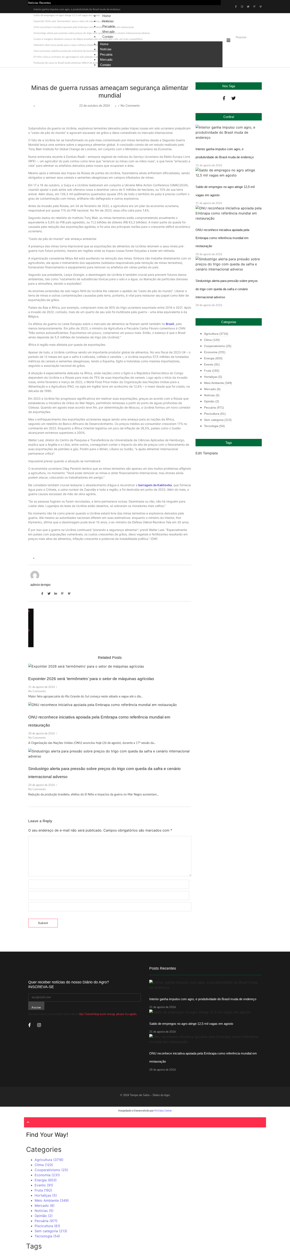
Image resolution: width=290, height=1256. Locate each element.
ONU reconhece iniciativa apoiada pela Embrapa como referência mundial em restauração (222, 238)
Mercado (106, 59)
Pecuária (106, 54)
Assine (36, 1007)
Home (104, 44)
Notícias (105, 49)
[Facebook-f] (224, 98)
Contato (107, 36)
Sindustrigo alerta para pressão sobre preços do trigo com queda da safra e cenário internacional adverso (227, 289)
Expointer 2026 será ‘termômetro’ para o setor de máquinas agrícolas (91, 678)
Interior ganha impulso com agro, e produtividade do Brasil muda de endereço (77, 9)
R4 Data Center (163, 1110)
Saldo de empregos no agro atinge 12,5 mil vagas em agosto (191, 1023)
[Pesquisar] (238, 44)
